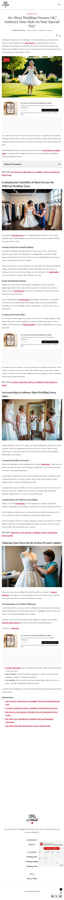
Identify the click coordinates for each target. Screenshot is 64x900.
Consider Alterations (13, 668)
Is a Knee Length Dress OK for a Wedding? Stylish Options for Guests (31, 708)
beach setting (24, 300)
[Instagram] (60, 896)
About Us (32, 845)
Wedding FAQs (32, 13)
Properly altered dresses (11, 623)
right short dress (18, 235)
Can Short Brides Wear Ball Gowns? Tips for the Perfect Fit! (27, 726)
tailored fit (15, 628)
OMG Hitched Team (19, 30)
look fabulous (20, 503)
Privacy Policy (32, 879)
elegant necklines (29, 324)
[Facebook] (52, 896)
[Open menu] (59, 4)
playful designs (19, 291)
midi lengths (53, 272)
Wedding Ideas (32, 857)
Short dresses (30, 43)
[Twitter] (56, 896)
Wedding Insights (32, 861)
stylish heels (45, 464)
